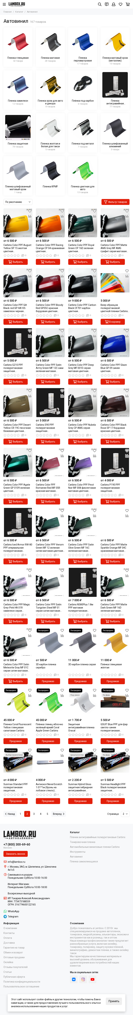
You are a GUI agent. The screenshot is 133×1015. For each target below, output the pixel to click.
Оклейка (8, 962)
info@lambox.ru (16, 861)
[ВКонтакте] (74, 979)
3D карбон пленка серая (82, 664)
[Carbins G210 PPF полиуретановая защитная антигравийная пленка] (17, 342)
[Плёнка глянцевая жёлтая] (115, 642)
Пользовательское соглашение (21, 986)
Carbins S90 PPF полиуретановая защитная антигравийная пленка (49, 428)
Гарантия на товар (14, 947)
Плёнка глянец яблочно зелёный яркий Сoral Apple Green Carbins (49, 727)
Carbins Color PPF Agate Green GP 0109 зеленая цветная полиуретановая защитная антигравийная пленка (16, 487)
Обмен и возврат (13, 952)
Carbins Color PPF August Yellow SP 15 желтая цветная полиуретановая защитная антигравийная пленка (17, 248)
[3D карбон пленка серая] (82, 642)
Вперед (57, 814)
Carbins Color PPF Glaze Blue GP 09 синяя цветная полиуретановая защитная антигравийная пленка (114, 368)
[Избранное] (29, 211)
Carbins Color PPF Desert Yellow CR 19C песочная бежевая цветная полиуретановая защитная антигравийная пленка (17, 428)
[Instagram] (83, 979)
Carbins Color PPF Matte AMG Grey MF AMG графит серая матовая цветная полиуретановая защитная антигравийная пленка (114, 248)
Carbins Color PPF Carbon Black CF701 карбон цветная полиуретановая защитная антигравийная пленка (82, 308)
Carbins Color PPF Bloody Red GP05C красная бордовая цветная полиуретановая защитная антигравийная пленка (49, 308)
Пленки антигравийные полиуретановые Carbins (97, 837)
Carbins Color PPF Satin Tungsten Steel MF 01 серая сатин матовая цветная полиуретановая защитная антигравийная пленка (49, 607)
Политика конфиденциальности (21, 981)
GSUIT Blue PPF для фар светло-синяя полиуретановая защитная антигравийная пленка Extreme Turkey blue (114, 727)
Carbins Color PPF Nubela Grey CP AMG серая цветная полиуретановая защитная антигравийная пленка (82, 428)
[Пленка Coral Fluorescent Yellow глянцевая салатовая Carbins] (17, 702)
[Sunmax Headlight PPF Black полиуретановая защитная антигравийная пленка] (115, 762)
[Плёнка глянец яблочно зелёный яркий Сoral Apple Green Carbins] (50, 702)
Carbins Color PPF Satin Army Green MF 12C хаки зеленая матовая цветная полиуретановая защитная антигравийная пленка (49, 368)
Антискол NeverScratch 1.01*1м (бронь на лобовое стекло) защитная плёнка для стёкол (49, 787)
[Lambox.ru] (17, 4)
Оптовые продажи (14, 957)
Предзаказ (48, 681)
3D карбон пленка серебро (46, 666)
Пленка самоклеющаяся (84, 861)
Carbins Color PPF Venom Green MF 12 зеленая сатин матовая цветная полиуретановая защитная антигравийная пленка (50, 547)
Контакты (9, 933)
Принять (113, 1001)
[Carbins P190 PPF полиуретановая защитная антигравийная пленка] (115, 462)
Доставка (9, 942)
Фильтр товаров (117, 202)
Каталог (19, 12)
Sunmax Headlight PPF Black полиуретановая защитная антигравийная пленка (114, 787)
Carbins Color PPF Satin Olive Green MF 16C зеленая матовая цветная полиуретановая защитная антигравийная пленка (81, 547)
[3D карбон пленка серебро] (50, 642)
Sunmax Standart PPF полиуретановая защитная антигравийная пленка (16, 787)
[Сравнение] (29, 216)
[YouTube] (92, 979)
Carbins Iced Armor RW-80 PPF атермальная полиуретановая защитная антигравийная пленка (17, 547)
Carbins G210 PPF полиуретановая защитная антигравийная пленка (16, 368)
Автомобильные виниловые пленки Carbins (95, 847)
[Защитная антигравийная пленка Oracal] (82, 702)
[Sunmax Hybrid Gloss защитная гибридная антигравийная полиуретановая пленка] (82, 762)
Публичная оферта (14, 976)
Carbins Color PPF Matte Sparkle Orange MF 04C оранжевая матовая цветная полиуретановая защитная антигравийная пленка (114, 547)
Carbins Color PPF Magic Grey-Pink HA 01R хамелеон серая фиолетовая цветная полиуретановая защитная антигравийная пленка (16, 607)
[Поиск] (99, 4)
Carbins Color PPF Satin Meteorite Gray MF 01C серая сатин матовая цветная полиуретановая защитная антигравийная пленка (16, 667)
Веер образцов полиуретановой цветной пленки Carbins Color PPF (114, 308)
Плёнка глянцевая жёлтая (111, 666)
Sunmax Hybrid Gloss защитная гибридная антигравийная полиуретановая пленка (82, 787)
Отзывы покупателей (15, 967)
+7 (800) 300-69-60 (16, 844)
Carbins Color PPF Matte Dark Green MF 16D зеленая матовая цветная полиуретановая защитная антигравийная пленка (114, 607)
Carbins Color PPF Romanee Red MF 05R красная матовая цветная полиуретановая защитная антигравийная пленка (49, 487)
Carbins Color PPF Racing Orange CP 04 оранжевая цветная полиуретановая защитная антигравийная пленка (50, 248)
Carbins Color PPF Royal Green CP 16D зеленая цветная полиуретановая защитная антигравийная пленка (81, 248)
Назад (11, 814)
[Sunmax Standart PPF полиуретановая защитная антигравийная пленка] (17, 762)
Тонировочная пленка (82, 842)
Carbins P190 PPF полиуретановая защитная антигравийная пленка (114, 487)
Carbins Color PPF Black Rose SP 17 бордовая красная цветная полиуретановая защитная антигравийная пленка (114, 428)
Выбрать (18, 261)
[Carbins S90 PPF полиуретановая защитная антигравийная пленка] (50, 402)
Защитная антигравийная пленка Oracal (81, 727)
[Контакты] (106, 4)
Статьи (7, 972)
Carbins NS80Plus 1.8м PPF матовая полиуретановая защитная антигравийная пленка (81, 607)
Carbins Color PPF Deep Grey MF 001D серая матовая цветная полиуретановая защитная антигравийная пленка (81, 368)
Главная (7, 12)
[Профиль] (113, 4)
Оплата (7, 938)
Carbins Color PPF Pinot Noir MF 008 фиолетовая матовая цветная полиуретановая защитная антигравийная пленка (82, 487)
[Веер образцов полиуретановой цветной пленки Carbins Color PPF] (115, 282)
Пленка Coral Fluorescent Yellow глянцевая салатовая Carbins (17, 727)
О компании (10, 928)
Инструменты (77, 851)
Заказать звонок (15, 853)
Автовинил (76, 856)
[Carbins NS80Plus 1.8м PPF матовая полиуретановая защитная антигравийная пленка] (82, 582)
